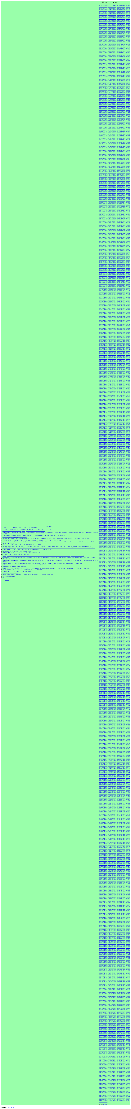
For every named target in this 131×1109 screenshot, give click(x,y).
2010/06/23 (110, 321)
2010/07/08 (114, 324)
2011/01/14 (119, 360)
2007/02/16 (119, 87)
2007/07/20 (119, 116)
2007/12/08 (123, 143)
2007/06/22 (119, 111)
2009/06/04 (114, 247)
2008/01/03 (114, 148)
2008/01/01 (105, 148)
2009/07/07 (105, 254)
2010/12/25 (123, 356)
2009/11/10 (105, 278)
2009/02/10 (105, 226)
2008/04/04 (119, 166)
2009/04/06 (101, 237)
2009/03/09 (101, 231)
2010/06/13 (128, 318)
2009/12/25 (119, 286)
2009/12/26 (123, 286)
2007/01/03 (110, 79)
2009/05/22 (119, 245)
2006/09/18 (101, 59)
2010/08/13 (119, 330)
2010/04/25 (128, 309)
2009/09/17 (114, 268)
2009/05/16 (123, 243)
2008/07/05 (123, 183)
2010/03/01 (101, 300)
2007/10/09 (105, 132)
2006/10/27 (119, 65)
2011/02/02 (110, 364)
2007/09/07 (119, 126)
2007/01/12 (119, 80)
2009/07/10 (119, 254)
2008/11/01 (123, 206)
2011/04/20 (110, 379)
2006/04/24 (101, 31)
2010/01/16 (123, 290)
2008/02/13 (110, 156)
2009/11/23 (101, 281)
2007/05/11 (119, 103)
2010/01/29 (119, 293)
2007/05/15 (105, 104)
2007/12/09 (128, 143)
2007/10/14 (128, 132)
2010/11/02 (105, 347)
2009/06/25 (114, 251)
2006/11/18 (123, 69)
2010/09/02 (114, 334)
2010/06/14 (101, 320)
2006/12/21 (114, 76)
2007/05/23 (110, 106)
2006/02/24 (119, 19)
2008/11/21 (119, 210)
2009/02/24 (105, 229)
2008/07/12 (123, 185)
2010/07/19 (101, 326)
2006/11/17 (119, 69)
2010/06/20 (128, 320)
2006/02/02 (114, 15)
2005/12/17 (123, 5)
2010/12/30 (114, 357)
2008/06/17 (105, 181)
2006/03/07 (105, 21)
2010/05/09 (128, 312)
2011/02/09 (110, 365)
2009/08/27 (114, 264)
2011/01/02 (128, 357)
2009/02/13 (119, 226)
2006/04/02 (128, 25)
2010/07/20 (105, 326)
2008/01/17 (114, 151)
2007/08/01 (110, 119)
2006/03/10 (119, 21)
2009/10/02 (119, 270)
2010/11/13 (123, 348)
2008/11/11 (105, 209)
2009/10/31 (123, 276)
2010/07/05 (101, 324)
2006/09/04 (101, 56)
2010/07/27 (105, 328)
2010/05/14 (119, 313)
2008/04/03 (114, 166)
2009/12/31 (114, 288)
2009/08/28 (119, 264)
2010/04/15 (114, 308)
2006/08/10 (114, 51)
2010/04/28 (110, 310)
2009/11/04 (110, 277)
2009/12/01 (105, 282)
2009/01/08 (114, 219)
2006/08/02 (110, 49)
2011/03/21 (101, 373)
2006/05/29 (101, 37)
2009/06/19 (119, 250)
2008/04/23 (110, 170)
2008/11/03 (101, 207)
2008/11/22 (123, 210)
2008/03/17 (101, 163)
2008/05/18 (128, 174)
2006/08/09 (110, 51)
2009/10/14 (110, 273)
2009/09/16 (110, 268)
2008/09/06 (123, 195)
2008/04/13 (128, 167)
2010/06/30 (110, 322)
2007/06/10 (128, 108)
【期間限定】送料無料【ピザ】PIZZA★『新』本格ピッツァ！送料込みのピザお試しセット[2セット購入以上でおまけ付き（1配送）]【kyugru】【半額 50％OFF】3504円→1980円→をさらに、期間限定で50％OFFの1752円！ (46, 546)
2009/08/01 (123, 258)
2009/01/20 (105, 222)
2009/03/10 (105, 231)
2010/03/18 (114, 302)
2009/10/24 (123, 274)
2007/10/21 (128, 134)
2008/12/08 (101, 214)
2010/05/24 (101, 316)
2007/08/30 (114, 124)
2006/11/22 (110, 71)
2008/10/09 (114, 202)
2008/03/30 (128, 164)
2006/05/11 (114, 33)
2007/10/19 (119, 134)
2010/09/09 (114, 336)
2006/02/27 (101, 20)
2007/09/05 (110, 126)
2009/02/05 (114, 225)
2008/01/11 (119, 150)
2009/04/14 (105, 238)
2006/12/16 (123, 75)
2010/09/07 (105, 336)
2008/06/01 (128, 177)
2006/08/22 (105, 53)
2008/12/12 (119, 214)
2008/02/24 (128, 158)
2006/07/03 (101, 44)
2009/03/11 (110, 231)
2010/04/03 (123, 305)
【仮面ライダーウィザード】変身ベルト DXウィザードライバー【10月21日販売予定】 (20, 527)
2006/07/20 (114, 47)
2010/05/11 (105, 313)
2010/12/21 (105, 356)
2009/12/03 (114, 282)
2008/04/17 (114, 168)
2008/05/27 (105, 177)
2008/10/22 (110, 205)
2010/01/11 (101, 290)
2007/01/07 (128, 79)
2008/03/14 (119, 162)
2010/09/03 (119, 334)
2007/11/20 (105, 140)
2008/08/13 (110, 191)
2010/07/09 (119, 324)
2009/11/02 (101, 277)
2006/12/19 (105, 76)
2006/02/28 (105, 20)
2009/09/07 (101, 266)
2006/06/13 (105, 40)
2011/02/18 (119, 367)
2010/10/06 (110, 341)
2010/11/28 (128, 351)
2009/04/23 (114, 239)
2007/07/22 (128, 116)
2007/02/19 (101, 88)
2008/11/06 (114, 207)
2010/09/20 (101, 338)
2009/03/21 (123, 233)
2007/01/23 (105, 83)
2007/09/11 (105, 127)
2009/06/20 (123, 250)
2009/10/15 (114, 273)
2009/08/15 (123, 261)
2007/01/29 (101, 84)
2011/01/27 (114, 363)
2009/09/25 (119, 269)
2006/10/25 (110, 65)
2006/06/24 (123, 41)
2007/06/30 (123, 112)
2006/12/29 (119, 77)
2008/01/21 (101, 152)
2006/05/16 (105, 35)
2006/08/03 (114, 49)
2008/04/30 (110, 171)
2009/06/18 (114, 250)
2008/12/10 (110, 214)
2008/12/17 (110, 215)
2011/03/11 (119, 371)
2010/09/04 (123, 334)
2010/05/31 (101, 317)
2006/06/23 (119, 41)
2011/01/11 (105, 360)
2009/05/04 (101, 242)
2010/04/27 (105, 310)
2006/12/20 (110, 76)
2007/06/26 (105, 112)
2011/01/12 (110, 360)
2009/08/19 (110, 262)
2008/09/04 (114, 195)
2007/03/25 (128, 94)
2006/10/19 (114, 64)
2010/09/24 (119, 338)
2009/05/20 (110, 245)
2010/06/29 (105, 322)
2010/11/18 (114, 349)
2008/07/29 (105, 189)
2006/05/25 (114, 36)
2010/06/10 (114, 318)
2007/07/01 (128, 112)
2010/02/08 (101, 296)
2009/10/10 (123, 272)
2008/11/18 (105, 210)
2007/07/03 (105, 114)
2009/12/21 (101, 286)
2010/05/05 (110, 312)
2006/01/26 (114, 13)
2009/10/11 (128, 272)
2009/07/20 (101, 257)
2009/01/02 (119, 218)
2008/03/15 (123, 162)
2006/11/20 (101, 71)
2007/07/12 (114, 115)
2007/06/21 (114, 111)
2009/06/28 (128, 251)
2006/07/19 (110, 47)
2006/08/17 (114, 52)
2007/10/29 (101, 136)
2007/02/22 (114, 88)
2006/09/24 (128, 59)
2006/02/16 (114, 17)
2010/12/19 (128, 355)
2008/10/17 (119, 203)
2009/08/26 (110, 264)
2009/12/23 (110, 286)
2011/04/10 (128, 376)
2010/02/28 (128, 298)
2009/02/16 (101, 227)
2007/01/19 (119, 81)
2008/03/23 (128, 163)
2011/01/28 (119, 363)
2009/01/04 (128, 218)
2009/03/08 (128, 230)
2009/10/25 (128, 274)
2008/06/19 (114, 181)
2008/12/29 (101, 218)
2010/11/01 (101, 347)
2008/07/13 (128, 185)
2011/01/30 (128, 363)
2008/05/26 (101, 177)
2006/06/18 (128, 40)
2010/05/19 (110, 314)
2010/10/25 (101, 345)
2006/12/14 (114, 75)
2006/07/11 (105, 45)
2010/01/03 (128, 288)
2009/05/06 (110, 242)
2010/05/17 (101, 314)
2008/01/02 (110, 148)
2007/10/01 (101, 131)
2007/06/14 (114, 110)
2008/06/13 (119, 179)
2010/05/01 (123, 310)
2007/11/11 (128, 138)
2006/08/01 (105, 49)
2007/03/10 (123, 91)
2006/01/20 (119, 12)
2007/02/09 (119, 85)
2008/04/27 (128, 170)
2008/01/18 (119, 151)
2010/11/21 (128, 349)
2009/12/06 (128, 282)
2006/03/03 (119, 20)
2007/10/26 (119, 135)
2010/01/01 (119, 288)
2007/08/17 (119, 122)
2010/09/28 (105, 340)
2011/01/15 (123, 360)
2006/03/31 (119, 25)
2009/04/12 (128, 237)
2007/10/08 (101, 132)
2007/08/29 (110, 124)
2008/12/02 (105, 213)
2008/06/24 (105, 182)
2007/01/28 (128, 83)
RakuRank (7, 580)
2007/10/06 (123, 131)
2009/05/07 (114, 242)
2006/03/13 (101, 23)
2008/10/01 (110, 201)
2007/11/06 (105, 138)
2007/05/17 (114, 104)
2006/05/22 (101, 36)
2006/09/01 (119, 55)
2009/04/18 (123, 238)
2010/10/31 (128, 345)
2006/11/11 (123, 68)
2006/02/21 (105, 19)
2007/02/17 (123, 87)
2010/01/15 (119, 290)
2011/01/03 (101, 359)
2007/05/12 (123, 103)
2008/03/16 (128, 162)
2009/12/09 (110, 284)
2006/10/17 (105, 64)
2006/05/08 (101, 33)
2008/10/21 (105, 205)
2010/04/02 (119, 305)
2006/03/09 (114, 21)
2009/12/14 (101, 285)
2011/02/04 (119, 364)
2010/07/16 (119, 325)
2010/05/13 (114, 313)
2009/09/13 (128, 266)
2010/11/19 (119, 349)
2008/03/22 (123, 163)
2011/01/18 (105, 361)
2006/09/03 (128, 55)
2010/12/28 (105, 357)
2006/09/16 (123, 57)
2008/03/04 (105, 160)
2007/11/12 (101, 139)
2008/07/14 (101, 186)
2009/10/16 (119, 273)
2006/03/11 (123, 21)
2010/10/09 (123, 341)
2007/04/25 (110, 100)
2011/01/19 (110, 361)
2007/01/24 (110, 83)
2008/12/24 (110, 217)
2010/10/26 (105, 345)
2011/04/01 (119, 375)
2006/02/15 (110, 17)
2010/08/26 (114, 333)
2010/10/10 (128, 341)
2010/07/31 (123, 328)
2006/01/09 (101, 11)
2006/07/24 (101, 48)
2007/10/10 (110, 132)
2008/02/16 (123, 156)
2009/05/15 (119, 243)
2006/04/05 (110, 27)
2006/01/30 (101, 15)
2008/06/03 (105, 178)
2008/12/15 (101, 215)
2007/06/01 (119, 107)
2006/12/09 (123, 73)
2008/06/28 (123, 182)
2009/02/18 (110, 227)
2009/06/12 (119, 249)
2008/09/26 (119, 199)
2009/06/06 (123, 247)
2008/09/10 (110, 197)
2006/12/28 (114, 77)
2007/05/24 (114, 106)
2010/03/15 (101, 302)
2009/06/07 (128, 247)
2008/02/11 (101, 156)
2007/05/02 (110, 102)
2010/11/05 (119, 347)
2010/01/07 (114, 289)
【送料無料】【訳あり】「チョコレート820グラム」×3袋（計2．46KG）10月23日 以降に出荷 (21, 552)
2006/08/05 (123, 49)
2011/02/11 (119, 365)
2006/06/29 (114, 43)
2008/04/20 (128, 168)
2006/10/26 (114, 65)
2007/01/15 (101, 81)
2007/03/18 (128, 92)
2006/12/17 (128, 75)
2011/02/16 (110, 367)
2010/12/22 (110, 356)
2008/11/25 (105, 211)
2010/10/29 (119, 345)
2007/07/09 (101, 115)
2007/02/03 (123, 84)
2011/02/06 (128, 364)
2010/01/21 (114, 292)
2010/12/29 (110, 357)
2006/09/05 (105, 56)
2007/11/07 (110, 138)
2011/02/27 (128, 368)
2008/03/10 (101, 162)
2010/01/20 (110, 292)
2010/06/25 (119, 321)
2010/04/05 (101, 306)
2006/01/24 (105, 13)
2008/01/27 (128, 152)
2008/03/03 (101, 160)
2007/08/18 (123, 122)
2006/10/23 (101, 65)
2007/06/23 (123, 111)
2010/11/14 (128, 348)
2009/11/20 (119, 280)
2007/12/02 (128, 142)
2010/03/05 (119, 300)
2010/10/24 (128, 344)
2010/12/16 (114, 355)
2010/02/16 (105, 297)
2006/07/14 (119, 45)
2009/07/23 (114, 257)
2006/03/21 (105, 24)
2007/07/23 (101, 118)
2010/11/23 (105, 351)
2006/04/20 (114, 29)
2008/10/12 (128, 202)
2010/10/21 (114, 344)
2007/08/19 (128, 122)
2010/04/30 (119, 310)
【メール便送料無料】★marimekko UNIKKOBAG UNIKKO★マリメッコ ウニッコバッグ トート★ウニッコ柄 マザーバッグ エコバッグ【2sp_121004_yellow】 (34, 535)
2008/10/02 (114, 201)
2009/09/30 (110, 270)
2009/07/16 (114, 255)
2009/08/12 (110, 261)
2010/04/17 (123, 308)
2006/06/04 (128, 37)
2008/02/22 (119, 158)
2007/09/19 (110, 128)
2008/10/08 (110, 202)
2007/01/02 (105, 79)
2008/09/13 (123, 197)
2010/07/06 (105, 324)
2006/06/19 (101, 41)
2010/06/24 (114, 321)
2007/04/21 (123, 99)
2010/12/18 (123, 355)
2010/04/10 (123, 306)
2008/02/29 (119, 159)
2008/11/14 (119, 209)
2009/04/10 (119, 237)
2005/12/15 (114, 5)
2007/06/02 (123, 107)
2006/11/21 (105, 71)
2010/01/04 (101, 289)
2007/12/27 (114, 147)
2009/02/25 (110, 229)
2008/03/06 (114, 160)
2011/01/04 (105, 359)
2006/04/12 (110, 28)
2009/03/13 (119, 231)
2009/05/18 (101, 245)
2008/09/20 (123, 198)
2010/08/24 (105, 333)
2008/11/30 (128, 211)
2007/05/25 (119, 106)
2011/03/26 (123, 373)
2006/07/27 (114, 48)
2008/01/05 (123, 148)
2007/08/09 (114, 120)
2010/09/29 (110, 340)
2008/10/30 (114, 206)
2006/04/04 (105, 27)
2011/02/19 (123, 367)
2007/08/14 (105, 122)
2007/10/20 (123, 134)
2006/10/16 (101, 64)
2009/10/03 (123, 270)
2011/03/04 (119, 369)
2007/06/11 (101, 110)
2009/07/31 (119, 258)
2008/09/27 (123, 199)
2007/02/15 (114, 87)
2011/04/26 (105, 380)
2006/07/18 (105, 47)
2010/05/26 (110, 316)
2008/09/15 (101, 198)
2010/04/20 (105, 309)
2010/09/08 (110, 336)
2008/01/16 (110, 151)
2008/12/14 (128, 214)
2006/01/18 (110, 12)
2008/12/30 (105, 218)
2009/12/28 (101, 288)
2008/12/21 (128, 215)
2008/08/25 (101, 194)
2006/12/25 (101, 77)
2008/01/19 (123, 151)
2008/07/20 (128, 186)
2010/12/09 (114, 353)
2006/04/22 (123, 29)
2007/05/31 (114, 107)
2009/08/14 (119, 261)
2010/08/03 (105, 329)
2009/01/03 (123, 218)
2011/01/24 (101, 363)
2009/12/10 (114, 284)
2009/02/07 (123, 225)
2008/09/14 (128, 197)
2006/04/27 (114, 31)
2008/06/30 (101, 183)
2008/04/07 (101, 167)
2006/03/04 (123, 20)
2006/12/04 (101, 73)
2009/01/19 (101, 222)
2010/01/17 (128, 290)
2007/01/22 (101, 83)
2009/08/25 (105, 264)
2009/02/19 (114, 227)
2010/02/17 (110, 297)
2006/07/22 (123, 47)
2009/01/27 (105, 223)
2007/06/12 (105, 110)
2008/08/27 (110, 194)
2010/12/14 (105, 355)
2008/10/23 (114, 205)
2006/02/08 (110, 16)
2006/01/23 (101, 13)
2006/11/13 (101, 69)
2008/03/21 (119, 163)
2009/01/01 (114, 218)
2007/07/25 (110, 118)
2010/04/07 (110, 306)
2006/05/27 (123, 36)
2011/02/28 (101, 369)
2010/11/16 (105, 349)
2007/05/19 (123, 104)
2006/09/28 (114, 60)
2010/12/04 (123, 352)
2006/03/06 (101, 21)
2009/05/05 (105, 242)
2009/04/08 (110, 237)
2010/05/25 (105, 316)
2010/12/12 (128, 353)
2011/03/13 (128, 371)
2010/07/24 (123, 326)
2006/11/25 (123, 71)
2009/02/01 (128, 223)
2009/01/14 (110, 221)
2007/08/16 (114, 122)
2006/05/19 (119, 35)
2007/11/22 (114, 140)
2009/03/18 (110, 233)
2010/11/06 (123, 347)
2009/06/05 (119, 247)
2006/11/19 (128, 69)
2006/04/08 (123, 27)
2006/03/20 (101, 24)
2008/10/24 (119, 205)
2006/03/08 (110, 21)
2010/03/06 (123, 300)
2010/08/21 (123, 332)
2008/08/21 (114, 193)
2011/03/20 (128, 372)
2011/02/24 (114, 368)
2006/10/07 (123, 61)
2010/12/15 (110, 355)
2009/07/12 (128, 254)
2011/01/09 (128, 359)
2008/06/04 (110, 178)
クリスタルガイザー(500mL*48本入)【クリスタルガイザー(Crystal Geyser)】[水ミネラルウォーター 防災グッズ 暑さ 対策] (26, 529)
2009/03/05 (114, 230)
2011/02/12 (123, 365)
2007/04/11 (110, 98)
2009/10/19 (101, 274)
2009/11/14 (123, 278)
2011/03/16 (110, 372)
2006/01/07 (123, 9)
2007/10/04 (114, 131)
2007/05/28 (101, 107)
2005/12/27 (105, 8)
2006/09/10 (128, 56)
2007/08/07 (105, 120)
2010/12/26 (128, 356)
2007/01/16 (105, 81)
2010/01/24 (128, 292)
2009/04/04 (123, 235)
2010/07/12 (101, 325)
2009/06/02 (105, 247)
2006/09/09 (123, 56)
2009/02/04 (110, 225)
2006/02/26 (128, 19)
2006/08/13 (128, 51)
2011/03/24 (114, 373)
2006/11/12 (128, 68)
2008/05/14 (110, 174)
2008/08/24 (128, 193)
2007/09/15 (123, 127)
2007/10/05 (119, 131)
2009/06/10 (110, 249)
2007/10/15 (101, 134)
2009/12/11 (119, 284)
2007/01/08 (101, 80)
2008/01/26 (123, 152)
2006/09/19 (105, 59)
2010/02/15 (101, 297)
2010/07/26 (101, 328)
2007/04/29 (128, 100)
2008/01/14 (101, 151)
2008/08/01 (119, 189)
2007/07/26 (114, 118)
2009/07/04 (123, 253)
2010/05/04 (105, 312)
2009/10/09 (119, 272)
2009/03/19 (114, 233)
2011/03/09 (110, 371)
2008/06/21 (123, 181)
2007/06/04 (101, 108)
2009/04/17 (119, 238)
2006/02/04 (123, 15)
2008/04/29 (105, 171)
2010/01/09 (123, 289)
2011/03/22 (105, 373)
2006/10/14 (123, 63)
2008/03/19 (110, 163)
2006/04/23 (128, 29)
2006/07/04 (105, 44)
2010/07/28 (110, 328)
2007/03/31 (123, 95)
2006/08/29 (105, 55)
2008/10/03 (119, 201)
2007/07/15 (128, 115)
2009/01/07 (110, 219)
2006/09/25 (101, 60)
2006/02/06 (101, 16)
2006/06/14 (110, 40)
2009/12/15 (105, 285)
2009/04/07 (105, 237)
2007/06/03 (128, 107)
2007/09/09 (128, 126)
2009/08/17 (101, 262)
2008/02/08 (119, 155)
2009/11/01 (128, 276)
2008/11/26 (110, 211)
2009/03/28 (123, 234)
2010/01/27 (110, 293)
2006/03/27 (101, 25)
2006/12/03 (128, 72)
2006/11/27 (101, 72)
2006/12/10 (128, 73)
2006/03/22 (110, 24)
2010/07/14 (110, 325)
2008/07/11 (119, 185)
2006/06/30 (119, 43)
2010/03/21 (128, 302)
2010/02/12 (119, 296)
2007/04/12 (114, 98)
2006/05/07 (128, 32)
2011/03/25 (119, 373)
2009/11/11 (110, 278)
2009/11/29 (128, 281)
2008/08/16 (123, 191)
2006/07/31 (101, 49)
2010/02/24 (110, 298)
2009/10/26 (101, 276)
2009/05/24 (128, 245)
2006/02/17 (119, 17)
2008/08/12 (105, 191)
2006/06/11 (128, 39)
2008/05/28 (110, 177)
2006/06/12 (101, 40)
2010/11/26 (119, 351)
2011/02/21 (101, 368)
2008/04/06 (128, 166)
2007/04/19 (114, 99)
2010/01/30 (123, 293)
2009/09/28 (101, 270)
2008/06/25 (110, 182)
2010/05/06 (114, 312)
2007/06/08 (119, 108)
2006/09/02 (123, 55)
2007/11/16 (119, 139)
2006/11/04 (123, 67)
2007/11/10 (123, 138)
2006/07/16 (128, 45)
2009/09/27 (128, 269)
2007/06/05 (105, 108)
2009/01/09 (119, 219)
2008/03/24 (101, 164)
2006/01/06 (119, 9)
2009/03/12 (114, 231)
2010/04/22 (114, 309)
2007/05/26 (123, 106)
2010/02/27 (123, 298)
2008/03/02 (128, 159)
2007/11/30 (119, 142)
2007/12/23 (128, 146)
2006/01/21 (123, 12)
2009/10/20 (105, 274)
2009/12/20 (128, 285)
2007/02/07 (110, 85)
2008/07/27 (128, 187)
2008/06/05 (114, 178)
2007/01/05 (119, 79)
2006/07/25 (105, 48)
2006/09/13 (110, 57)
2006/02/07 (105, 16)
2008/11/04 (105, 207)
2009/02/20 (119, 227)
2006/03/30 (114, 25)
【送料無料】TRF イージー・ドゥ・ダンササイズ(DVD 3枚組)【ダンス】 (17, 571)
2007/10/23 (105, 135)
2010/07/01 (114, 322)
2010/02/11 (114, 296)
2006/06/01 (114, 37)
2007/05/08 (105, 103)
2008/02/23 (123, 158)
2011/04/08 (119, 376)
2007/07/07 (123, 114)
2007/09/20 (114, 128)
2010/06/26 (123, 321)
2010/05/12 (110, 313)
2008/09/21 (128, 198)
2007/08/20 (101, 123)
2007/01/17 (110, 81)
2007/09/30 (128, 130)
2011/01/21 (119, 361)
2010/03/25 (114, 304)
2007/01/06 (123, 79)
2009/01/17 (123, 221)
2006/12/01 (119, 72)
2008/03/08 (123, 160)
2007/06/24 (128, 111)
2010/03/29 (101, 305)
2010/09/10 (119, 336)
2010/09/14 (105, 337)
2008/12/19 (119, 215)
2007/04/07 (123, 96)
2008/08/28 (114, 194)
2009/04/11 (123, 237)
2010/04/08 (114, 306)
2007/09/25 (105, 130)
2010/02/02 (105, 294)
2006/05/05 (119, 32)
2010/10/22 (119, 344)
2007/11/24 (123, 140)
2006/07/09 (128, 44)
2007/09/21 (119, 128)
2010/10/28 (114, 345)
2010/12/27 (101, 357)
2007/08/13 (101, 122)
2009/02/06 (119, 225)
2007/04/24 (105, 100)
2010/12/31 (119, 357)
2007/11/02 (119, 136)
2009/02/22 (128, 227)
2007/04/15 (128, 98)
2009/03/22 (128, 233)
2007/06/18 (101, 111)
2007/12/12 (110, 144)
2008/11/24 (101, 211)
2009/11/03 (105, 277)
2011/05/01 (128, 380)
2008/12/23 (105, 217)
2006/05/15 (101, 35)
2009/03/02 (101, 230)
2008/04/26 (123, 170)
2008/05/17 (123, 174)
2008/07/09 (110, 185)
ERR (3, 577)
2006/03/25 (123, 24)
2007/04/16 (101, 99)
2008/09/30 (105, 201)
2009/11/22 (128, 280)
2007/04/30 (101, 102)
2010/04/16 (119, 308)
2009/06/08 (101, 249)
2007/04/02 (101, 96)
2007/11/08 (114, 138)
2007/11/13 (105, 139)
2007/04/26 (114, 100)
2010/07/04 (128, 322)
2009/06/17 (110, 250)
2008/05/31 (123, 177)
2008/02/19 (105, 158)
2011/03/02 (110, 369)
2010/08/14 (123, 330)
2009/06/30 (105, 253)
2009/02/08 (128, 225)
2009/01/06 (105, 219)
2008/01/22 (105, 152)
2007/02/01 (114, 84)
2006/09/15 (119, 57)
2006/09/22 (119, 59)
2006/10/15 (128, 63)
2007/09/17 (101, 128)
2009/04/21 (105, 239)
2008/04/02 (110, 166)
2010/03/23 (105, 304)
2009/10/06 (105, 272)
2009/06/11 (114, 249)
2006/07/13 (114, 45)
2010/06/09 (110, 318)
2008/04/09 (110, 167)
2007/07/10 (105, 115)
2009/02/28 (123, 229)
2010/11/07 (128, 347)
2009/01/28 (110, 223)
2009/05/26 (105, 246)
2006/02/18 (123, 17)
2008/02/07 (114, 155)
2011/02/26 (123, 368)
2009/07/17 (119, 255)
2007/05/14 (101, 104)
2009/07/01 (110, 253)
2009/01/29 (114, 223)
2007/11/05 (101, 138)
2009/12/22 (105, 286)
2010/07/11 (128, 324)
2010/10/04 (101, 341)
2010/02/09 (105, 296)
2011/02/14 (101, 367)
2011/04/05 (105, 376)
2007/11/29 (114, 142)
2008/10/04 (123, 201)
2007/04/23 (101, 100)
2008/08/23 (123, 193)
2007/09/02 (128, 124)
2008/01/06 (128, 148)
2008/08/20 (110, 193)
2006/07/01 (123, 43)
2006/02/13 (101, 17)
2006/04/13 (114, 28)
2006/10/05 (114, 61)
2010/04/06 (105, 306)
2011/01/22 (123, 361)
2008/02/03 (128, 154)
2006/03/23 (114, 24)
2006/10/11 (110, 63)
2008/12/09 (105, 214)
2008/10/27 (101, 206)
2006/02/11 (123, 16)
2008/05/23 (119, 175)
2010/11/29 (101, 352)
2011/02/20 (128, 367)
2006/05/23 (105, 36)
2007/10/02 (105, 131)
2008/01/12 (123, 150)
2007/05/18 (119, 104)
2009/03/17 (105, 233)
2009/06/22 (101, 251)
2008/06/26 (114, 182)
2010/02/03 (110, 294)
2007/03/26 (101, 95)
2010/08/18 (110, 332)
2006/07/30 (128, 48)
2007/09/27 (114, 130)
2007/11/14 (110, 139)
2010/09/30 (114, 340)
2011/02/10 (114, 365)
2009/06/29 (101, 253)
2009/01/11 (128, 219)
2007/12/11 (105, 144)
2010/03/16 (105, 302)
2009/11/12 (114, 278)
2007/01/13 (123, 80)
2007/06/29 (119, 112)
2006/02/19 (128, 17)
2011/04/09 (123, 376)
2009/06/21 (128, 250)
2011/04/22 (119, 379)
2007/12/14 (119, 144)
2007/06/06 (110, 108)
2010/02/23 (105, 298)
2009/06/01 (101, 247)
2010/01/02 (123, 288)
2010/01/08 (119, 289)
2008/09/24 (110, 199)
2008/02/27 (110, 159)
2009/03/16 (101, 233)
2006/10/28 (123, 65)
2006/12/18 (101, 76)
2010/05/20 (114, 314)
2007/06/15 (119, 110)
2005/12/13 (105, 5)
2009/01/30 (119, 223)
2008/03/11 (105, 162)
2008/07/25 (119, 187)
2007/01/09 (105, 80)
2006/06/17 (123, 40)
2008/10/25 (123, 205)
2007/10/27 (123, 135)
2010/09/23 (114, 338)
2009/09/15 (105, 268)
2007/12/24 (101, 147)
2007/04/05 (114, 96)
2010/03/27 (123, 304)
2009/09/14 (101, 268)
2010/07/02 (119, 322)
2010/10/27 (110, 345)
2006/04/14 (119, 28)
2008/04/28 (101, 171)
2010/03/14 (128, 301)
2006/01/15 (128, 11)
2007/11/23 (119, 140)
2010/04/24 (123, 309)
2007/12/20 (114, 146)
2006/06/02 (119, 37)
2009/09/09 (110, 266)
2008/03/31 (101, 166)
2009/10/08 (114, 272)
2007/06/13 (110, 110)
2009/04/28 (105, 241)
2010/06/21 (101, 321)
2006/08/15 (105, 52)
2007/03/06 (105, 91)
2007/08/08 (110, 120)
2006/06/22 (114, 41)
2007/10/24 (110, 135)
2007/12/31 (101, 148)
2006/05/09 (105, 33)
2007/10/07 (128, 131)
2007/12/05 (110, 143)
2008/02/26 (105, 159)
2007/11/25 (128, 140)
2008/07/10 (114, 185)
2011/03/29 (105, 375)
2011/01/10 (101, 360)
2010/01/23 (123, 292)
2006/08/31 (114, 55)
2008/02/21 (114, 158)
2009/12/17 (114, 285)
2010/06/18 (119, 320)
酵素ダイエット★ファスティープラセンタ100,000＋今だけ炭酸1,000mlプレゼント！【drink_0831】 (22, 544)
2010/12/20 (101, 356)
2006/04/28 (119, 31)
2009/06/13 (123, 249)
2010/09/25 (123, 338)
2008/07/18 (119, 186)
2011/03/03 (114, 369)
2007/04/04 (110, 96)
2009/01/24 (123, 222)
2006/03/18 (123, 23)
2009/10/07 (110, 272)
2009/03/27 (119, 234)
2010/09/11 (123, 336)
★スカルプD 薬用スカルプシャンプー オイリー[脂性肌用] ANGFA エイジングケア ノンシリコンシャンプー (23, 531)
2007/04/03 (105, 96)
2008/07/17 (114, 186)
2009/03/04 (110, 230)
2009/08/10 (101, 261)
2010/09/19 (128, 337)
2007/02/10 (123, 85)
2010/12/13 (101, 355)
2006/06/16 (119, 40)
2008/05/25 (128, 175)
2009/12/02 (110, 282)
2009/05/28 (114, 246)
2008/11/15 (123, 209)
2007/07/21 (123, 116)
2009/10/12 (101, 273)
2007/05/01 (105, 102)
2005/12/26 (101, 8)
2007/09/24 (101, 130)
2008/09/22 (101, 199)
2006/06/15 (114, 40)
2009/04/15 (110, 238)
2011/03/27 (128, 373)
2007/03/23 (119, 94)
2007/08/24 (119, 123)
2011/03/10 (114, 371)
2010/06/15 (105, 320)
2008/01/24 (114, 152)
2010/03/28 (128, 304)
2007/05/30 (110, 107)
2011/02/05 (123, 364)
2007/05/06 (128, 102)
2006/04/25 (105, 31)
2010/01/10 (128, 289)
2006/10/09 (101, 63)
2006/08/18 (119, 52)
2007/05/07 (101, 103)
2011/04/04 (101, 376)
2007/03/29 (114, 95)
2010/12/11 (123, 353)
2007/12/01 (123, 142)
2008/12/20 (123, 215)
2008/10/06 (101, 202)
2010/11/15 (101, 349)
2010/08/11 (110, 330)
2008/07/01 (105, 183)
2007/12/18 (105, 146)
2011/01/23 (128, 361)
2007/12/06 (114, 143)
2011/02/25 (119, 368)
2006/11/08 (110, 68)
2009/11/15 (128, 278)
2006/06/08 (114, 39)
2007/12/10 (101, 144)
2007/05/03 (114, 102)
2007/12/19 (110, 146)
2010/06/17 (114, 320)
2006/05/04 (114, 32)
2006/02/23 (114, 19)
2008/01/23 (110, 152)
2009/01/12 (101, 221)
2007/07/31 (105, 119)
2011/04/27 (110, 380)
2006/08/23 (110, 53)
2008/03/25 (105, 164)
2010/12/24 (119, 356)
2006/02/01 (110, 15)
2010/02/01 (101, 294)
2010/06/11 (119, 318)
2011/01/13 (114, 360)
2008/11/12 (110, 209)
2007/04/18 (110, 99)
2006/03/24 (119, 24)
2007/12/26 (110, 147)
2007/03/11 (128, 91)
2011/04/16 (123, 377)
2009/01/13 (105, 221)
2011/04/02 (123, 375)
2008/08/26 (105, 194)
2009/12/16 (110, 285)
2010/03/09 (105, 301)
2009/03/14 (123, 231)
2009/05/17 (128, 243)
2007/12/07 (119, 143)
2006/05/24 (110, 36)
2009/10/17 (123, 273)
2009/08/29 (123, 264)
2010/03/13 (123, 301)
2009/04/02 (114, 235)
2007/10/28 (128, 135)
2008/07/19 (123, 186)
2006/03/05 (128, 20)
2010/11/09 (105, 348)
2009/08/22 (123, 262)
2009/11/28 (123, 281)
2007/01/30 (105, 84)
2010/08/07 (123, 329)
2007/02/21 (110, 88)
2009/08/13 (114, 261)
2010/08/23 (101, 333)
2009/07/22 (110, 257)
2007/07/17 (105, 116)
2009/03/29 (128, 234)
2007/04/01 (128, 95)
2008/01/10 (114, 150)
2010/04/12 (101, 308)
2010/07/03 (123, 322)
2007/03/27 (105, 95)
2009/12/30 (110, 288)
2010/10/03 (128, 340)
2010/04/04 (128, 305)
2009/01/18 (128, 221)
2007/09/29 (123, 130)
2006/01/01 (128, 8)
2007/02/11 (128, 85)
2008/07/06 (128, 183)
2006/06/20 (105, 41)
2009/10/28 (110, 276)
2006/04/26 (110, 31)
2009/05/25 (101, 246)
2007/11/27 (105, 142)
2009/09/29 (105, 270)
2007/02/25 (128, 88)
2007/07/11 (110, 115)
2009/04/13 (101, 238)
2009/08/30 (128, 264)
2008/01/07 (101, 150)
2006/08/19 (123, 52)
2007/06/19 (105, 111)
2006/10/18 (110, 64)
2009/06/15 (101, 250)
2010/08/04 (110, 329)
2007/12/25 (105, 147)
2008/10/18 (123, 203)
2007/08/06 (101, 120)
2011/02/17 (114, 367)
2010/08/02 (101, 329)
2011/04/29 (119, 380)
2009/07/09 (114, 254)
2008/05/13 (105, 174)
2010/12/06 (101, 353)
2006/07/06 (114, 44)
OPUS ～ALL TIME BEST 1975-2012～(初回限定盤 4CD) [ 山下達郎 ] (15, 554)
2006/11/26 (128, 71)
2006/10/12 (114, 63)
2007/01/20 (123, 81)
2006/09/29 (119, 60)
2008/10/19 (128, 203)
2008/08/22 (119, 193)
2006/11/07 (105, 68)
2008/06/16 (101, 181)
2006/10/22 (128, 64)
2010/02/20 (123, 297)
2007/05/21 (101, 106)
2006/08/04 (119, 49)
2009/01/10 (123, 219)
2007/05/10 (114, 103)
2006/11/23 (114, 71)
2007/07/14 (123, 115)
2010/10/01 (119, 340)
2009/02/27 (119, 229)
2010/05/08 (123, 312)
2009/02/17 (105, 227)
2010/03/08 (101, 301)
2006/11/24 (119, 71)
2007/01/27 (123, 83)
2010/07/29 (114, 328)
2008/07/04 (119, 183)
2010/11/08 (101, 348)
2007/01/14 (128, 80)
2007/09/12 (110, 127)
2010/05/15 (123, 313)
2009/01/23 (119, 222)
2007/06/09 (123, 108)
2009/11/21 (123, 280)
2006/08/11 (119, 51)
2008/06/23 (101, 182)
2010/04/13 (105, 308)
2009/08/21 (119, 262)
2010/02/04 (114, 294)
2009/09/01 (105, 265)
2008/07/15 (105, 186)
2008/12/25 (114, 217)
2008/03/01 (123, 159)
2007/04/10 (105, 98)
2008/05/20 (105, 175)
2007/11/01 (114, 136)
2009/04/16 (114, 238)
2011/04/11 (101, 377)
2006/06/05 (101, 39)
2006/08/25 (119, 53)
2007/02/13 (105, 87)
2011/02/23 (110, 368)
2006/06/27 (105, 43)
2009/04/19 (128, 238)
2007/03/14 (110, 92)
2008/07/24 (114, 187)
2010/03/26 (119, 304)
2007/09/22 (123, 128)
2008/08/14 (114, 191)
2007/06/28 (114, 112)
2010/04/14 (110, 308)
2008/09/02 (105, 195)
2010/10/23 (123, 344)
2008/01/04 (119, 148)
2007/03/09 (119, 91)
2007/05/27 (128, 106)
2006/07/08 (123, 44)
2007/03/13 (105, 92)
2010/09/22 (110, 338)
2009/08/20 (114, 262)
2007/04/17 (105, 99)
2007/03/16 (119, 92)
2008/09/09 (105, 197)
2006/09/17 (128, 57)
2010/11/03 (110, 347)
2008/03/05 (110, 160)
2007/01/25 (114, 83)
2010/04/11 (128, 306)
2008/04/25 (119, 170)
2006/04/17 (101, 29)
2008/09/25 (114, 199)
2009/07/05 (128, 253)
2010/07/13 (105, 325)
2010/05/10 (101, 313)
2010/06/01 (105, 317)
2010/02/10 (110, 296)
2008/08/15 (119, 191)
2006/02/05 (128, 15)
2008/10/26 (128, 205)
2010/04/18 (128, 308)
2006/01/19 (114, 12)
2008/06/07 (123, 178)
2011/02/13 (128, 365)
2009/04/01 (110, 235)
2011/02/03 (114, 364)
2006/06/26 (101, 43)
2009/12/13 (128, 284)
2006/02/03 (119, 15)
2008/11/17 (101, 210)
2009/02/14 (123, 226)
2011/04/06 (110, 376)
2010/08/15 (128, 330)
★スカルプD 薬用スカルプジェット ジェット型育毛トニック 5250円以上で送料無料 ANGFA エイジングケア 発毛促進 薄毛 (27, 549)
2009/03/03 (105, 230)
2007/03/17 (123, 92)
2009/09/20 (128, 268)
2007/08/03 (119, 119)
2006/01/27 (119, 13)
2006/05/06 (123, 32)
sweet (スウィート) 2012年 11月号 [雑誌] (10, 572)
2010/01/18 (101, 292)
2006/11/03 (119, 67)
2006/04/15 (123, 28)
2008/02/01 (119, 154)
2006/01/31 (105, 15)
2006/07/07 (119, 44)
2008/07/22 (105, 187)
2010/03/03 (110, 300)
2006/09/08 (119, 56)
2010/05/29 (123, 316)
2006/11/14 (105, 69)
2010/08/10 (105, 330)
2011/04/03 (128, 375)
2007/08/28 (105, 124)
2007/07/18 (110, 116)
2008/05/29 (114, 177)
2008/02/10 (128, 155)
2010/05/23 (128, 314)
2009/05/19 (105, 245)
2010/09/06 (101, 336)
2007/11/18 (128, 139)
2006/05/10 (110, 33)
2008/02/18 (101, 158)
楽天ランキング (50, 526)
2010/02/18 (114, 297)
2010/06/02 (110, 317)
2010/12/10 (119, 353)
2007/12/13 (114, 144)
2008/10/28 (105, 206)
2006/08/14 (101, 52)
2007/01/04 (114, 79)
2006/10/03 (105, 61)
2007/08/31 (119, 124)
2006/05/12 (119, 33)
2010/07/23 (119, 326)
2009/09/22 (105, 269)
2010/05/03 (101, 312)
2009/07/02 (114, 253)
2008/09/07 (128, 195)
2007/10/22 (101, 135)
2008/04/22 (105, 170)
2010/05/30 (128, 316)
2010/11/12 (119, 348)
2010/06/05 (123, 317)
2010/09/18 (123, 337)
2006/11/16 (114, 69)
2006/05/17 (110, 35)
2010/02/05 (119, 294)
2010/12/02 (114, 352)
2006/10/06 (119, 61)
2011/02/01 (105, 364)
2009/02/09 (101, 226)
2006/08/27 (128, 53)
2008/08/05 (105, 190)
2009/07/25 (123, 257)
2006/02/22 (110, 19)
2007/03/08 (114, 91)
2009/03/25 (110, 234)
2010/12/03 (119, 352)
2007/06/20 (110, 111)
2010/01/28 (114, 293)
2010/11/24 (110, 351)
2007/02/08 (114, 85)
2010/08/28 (123, 333)
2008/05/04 (128, 171)
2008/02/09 (123, 155)
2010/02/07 (128, 294)
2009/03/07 (123, 230)
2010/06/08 (105, 318)
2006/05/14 (128, 33)
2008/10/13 (101, 203)
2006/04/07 (119, 27)
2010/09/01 (110, 334)
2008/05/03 (123, 171)
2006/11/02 (114, 67)
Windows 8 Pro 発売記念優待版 (8, 576)
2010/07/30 (119, 328)
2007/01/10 (110, 80)
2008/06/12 (114, 179)
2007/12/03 (101, 143)
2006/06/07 (110, 39)
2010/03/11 (114, 301)
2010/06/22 (105, 321)
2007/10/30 (105, 136)
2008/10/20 (101, 205)
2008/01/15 (105, 151)
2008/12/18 (114, 215)
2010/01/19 (105, 292)
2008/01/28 (101, 154)
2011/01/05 (110, 359)
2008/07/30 (110, 189)
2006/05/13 (123, 33)
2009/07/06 (101, 254)
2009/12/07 (101, 284)
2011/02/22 (105, 368)
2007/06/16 (123, 110)
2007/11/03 (123, 136)
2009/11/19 (114, 280)
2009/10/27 (105, 276)
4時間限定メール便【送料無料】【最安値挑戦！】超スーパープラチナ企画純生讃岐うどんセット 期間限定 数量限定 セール (28, 574)
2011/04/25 (101, 380)
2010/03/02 (105, 300)
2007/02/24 (123, 88)
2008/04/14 (101, 168)
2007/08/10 (119, 120)
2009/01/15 (114, 221)
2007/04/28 (123, 100)
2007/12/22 (123, 146)
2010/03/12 (119, 301)
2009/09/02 (110, 265)
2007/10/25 (114, 135)
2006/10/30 (101, 67)
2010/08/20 (119, 332)
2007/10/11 (114, 132)
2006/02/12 (128, 16)
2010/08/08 (128, 329)
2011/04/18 (101, 379)
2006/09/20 (110, 59)
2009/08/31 (101, 265)
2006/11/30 (114, 72)
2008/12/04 (114, 213)
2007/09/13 (114, 127)
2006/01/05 (114, 9)
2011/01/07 (119, 359)
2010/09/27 (101, 340)
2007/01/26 (119, 83)
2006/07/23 (128, 47)
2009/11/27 (119, 281)
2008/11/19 (110, 210)
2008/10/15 (110, 203)
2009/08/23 (128, 262)
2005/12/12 (101, 5)
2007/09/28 (119, 130)
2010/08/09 (101, 330)
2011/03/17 (114, 372)
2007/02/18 (128, 87)
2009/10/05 (101, 272)
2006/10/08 (128, 61)
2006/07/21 (119, 47)
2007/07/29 (128, 118)
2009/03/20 (119, 233)
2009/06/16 (105, 250)
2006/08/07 (101, 51)
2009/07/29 (110, 258)
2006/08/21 (101, 53)
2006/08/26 (123, 53)
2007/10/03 (110, 131)
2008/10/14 (105, 203)
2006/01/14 (123, 11)
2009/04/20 (101, 239)
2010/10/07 (114, 341)
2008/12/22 (101, 217)
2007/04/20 (119, 99)
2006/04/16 (128, 28)
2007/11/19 (101, 140)
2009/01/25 (128, 222)
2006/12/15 (119, 75)
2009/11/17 (105, 280)
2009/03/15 (128, 231)
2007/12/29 (123, 147)
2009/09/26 (123, 269)
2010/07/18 (128, 325)
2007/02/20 (105, 88)
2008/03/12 (110, 162)
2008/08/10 (128, 190)
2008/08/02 (123, 189)
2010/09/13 (101, 337)
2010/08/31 (105, 334)
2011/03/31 (114, 375)
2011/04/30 (123, 380)
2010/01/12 (105, 290)
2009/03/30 (101, 235)
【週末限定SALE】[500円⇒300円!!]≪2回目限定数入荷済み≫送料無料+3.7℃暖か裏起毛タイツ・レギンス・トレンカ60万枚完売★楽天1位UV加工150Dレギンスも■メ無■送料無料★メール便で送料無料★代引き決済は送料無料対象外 (48, 547)
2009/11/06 (119, 277)
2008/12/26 (119, 217)
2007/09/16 (128, 127)
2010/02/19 (119, 297)
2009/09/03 (114, 265)
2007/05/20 (128, 104)
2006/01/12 (114, 11)
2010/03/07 (128, 300)
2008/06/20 (119, 181)
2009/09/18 (119, 268)
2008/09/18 (114, 198)
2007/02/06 (105, 85)
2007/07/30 (101, 119)
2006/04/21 (119, 29)
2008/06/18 (110, 181)
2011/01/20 (114, 361)
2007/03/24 (123, 94)
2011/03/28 (101, 375)
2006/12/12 (105, 75)
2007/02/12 (101, 87)
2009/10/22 (114, 274)
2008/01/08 (105, 150)
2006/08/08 (105, 51)
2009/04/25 (123, 239)
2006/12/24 (128, 76)
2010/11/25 (114, 351)
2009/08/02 (128, 258)
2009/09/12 (123, 266)
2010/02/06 (123, 294)
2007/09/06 (114, 126)
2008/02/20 (110, 158)
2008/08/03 (128, 189)
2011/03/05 (123, 369)
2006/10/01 (128, 60)
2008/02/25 (101, 159)
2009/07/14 (105, 255)
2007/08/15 (110, 122)
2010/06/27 (128, 321)
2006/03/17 (119, 23)
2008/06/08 (128, 178)
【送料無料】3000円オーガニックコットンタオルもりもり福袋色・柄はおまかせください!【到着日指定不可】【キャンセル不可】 (28, 564)
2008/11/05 (110, 207)
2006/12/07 (114, 73)
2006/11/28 (105, 72)
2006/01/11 (110, 11)
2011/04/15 (119, 377)
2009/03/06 (119, 230)
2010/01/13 (110, 290)
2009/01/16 (119, 221)
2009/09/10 (114, 266)
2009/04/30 (114, 241)
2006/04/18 (105, 29)
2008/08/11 (101, 191)
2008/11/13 (114, 209)
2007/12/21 (119, 146)
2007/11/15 (114, 139)
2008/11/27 (114, 211)
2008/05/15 (114, 174)
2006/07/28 (119, 48)
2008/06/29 (128, 182)
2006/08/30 (110, 55)
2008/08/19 (105, 193)
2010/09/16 (114, 337)
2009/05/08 (119, 242)
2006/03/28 (105, 25)
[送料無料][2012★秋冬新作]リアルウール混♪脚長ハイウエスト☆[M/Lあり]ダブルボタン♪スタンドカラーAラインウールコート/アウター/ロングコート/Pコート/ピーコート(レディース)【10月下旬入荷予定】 (43, 556)
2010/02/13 (123, 296)
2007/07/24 (105, 118)
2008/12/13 (123, 214)
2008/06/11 (110, 179)
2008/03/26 (110, 164)
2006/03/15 (110, 23)
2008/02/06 (110, 155)
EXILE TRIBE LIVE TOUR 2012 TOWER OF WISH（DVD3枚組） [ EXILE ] (17, 551)
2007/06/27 (110, 112)
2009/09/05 (123, 265)
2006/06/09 (119, 39)
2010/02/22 (101, 298)
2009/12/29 (105, 288)
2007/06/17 (128, 110)
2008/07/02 (110, 183)
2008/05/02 (119, 171)
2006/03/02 (114, 20)
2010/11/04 (114, 347)
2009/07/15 (110, 255)
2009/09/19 (123, 268)
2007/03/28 (110, 95)
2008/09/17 (110, 198)
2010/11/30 (105, 352)
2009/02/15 (128, 226)
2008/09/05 (119, 195)
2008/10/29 (110, 206)
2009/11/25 (110, 281)
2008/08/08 (119, 190)
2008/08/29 (119, 194)
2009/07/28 (105, 258)
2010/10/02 (123, 340)
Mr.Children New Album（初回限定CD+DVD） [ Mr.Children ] (14, 566)
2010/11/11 (114, 348)
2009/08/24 (101, 264)
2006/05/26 (119, 36)
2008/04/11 (119, 167)
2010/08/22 (128, 332)
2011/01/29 (123, 363)
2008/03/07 (119, 160)
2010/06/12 (123, 318)
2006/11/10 (119, 68)
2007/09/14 (119, 127)
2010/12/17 (119, 355)
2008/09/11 (114, 197)
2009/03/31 (105, 235)
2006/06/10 (123, 39)
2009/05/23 (123, 245)
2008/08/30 (123, 194)
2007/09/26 (110, 130)
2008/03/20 (114, 163)
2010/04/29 (114, 310)
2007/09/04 (105, 126)
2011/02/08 (105, 365)
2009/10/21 (110, 274)
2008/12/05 (119, 213)
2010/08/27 (119, 333)
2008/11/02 (128, 206)
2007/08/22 (110, 123)
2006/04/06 (114, 27)
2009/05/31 (128, 246)
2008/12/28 (128, 217)
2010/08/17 (105, 332)
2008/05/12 (101, 174)
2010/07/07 (110, 324)
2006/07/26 (110, 48)
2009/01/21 (110, 222)
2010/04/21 (110, 309)
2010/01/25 (101, 293)
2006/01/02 (101, 9)
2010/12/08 (110, 353)
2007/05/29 (105, 107)
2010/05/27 (114, 316)
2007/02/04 (128, 84)
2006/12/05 (105, 73)
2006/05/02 (105, 32)
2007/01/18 (114, 81)
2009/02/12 (114, 226)
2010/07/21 (110, 326)
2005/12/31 (123, 8)
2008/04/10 (114, 167)
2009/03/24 (105, 234)
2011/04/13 (110, 377)
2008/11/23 (128, 210)
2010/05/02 (128, 310)
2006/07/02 (128, 43)
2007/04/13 (119, 98)
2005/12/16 (119, 5)
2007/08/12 (128, 120)
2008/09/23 (105, 199)
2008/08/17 (128, 191)
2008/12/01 (101, 213)
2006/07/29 (123, 48)
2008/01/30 (110, 154)
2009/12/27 (128, 286)
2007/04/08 (128, 96)
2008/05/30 (119, 177)
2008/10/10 (119, 202)
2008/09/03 (110, 195)
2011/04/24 (128, 379)
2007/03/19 (101, 94)
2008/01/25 (119, 152)
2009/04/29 (110, 241)
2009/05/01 (119, 241)
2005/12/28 (110, 8)
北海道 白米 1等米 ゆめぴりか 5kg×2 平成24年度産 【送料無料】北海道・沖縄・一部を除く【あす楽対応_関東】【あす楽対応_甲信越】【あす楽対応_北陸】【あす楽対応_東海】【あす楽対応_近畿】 (42, 563)
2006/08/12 (123, 51)
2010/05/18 (105, 314)
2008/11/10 (101, 209)
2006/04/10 (101, 28)
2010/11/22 (101, 351)
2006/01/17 (105, 12)
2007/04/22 (128, 99)
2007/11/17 (123, 139)
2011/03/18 (119, 372)
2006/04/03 (101, 27)
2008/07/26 (123, 187)
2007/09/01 (123, 124)
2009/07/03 (119, 253)
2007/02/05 (101, 85)
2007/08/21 (105, 123)
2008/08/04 (101, 190)
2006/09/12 (105, 57)
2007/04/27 (119, 100)
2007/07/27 (119, 118)
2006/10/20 (119, 64)
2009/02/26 (114, 229)
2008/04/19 (123, 168)
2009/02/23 (101, 229)
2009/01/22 (114, 222)
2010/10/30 (123, 345)
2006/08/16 (110, 52)
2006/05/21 (128, 35)
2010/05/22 (123, 314)
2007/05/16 (110, 104)
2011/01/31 (101, 364)
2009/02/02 (101, 225)
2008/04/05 (123, 166)
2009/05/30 (123, 246)
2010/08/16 (101, 332)
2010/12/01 (110, 352)
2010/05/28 (119, 316)
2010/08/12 (114, 330)
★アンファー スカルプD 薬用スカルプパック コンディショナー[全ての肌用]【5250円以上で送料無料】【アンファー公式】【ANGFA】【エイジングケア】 (33, 540)
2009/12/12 (123, 284)
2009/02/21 (123, 227)
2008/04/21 (101, 170)
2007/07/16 (101, 116)
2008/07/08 (105, 185)
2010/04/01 (114, 305)
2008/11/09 (128, 207)
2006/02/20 (101, 19)
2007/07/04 (110, 114)
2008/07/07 (101, 185)
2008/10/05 (128, 201)
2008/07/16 (110, 186)
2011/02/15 (105, 367)
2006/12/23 (123, 76)
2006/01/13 (119, 11)
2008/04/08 (105, 167)
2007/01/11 (114, 80)
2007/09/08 (123, 126)
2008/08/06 (110, 190)
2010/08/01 (128, 328)
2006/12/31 (128, 77)
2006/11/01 (110, 67)
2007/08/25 (123, 123)
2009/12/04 (119, 282)
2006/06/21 (110, 41)
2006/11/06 (101, 68)
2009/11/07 (123, 277)
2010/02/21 (128, 297)
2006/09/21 (114, 59)
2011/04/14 (114, 377)
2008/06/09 (101, 179)
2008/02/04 (101, 155)
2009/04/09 (114, 237)
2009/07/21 (105, 257)
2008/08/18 (101, 193)
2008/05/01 (114, 171)
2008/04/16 (110, 168)
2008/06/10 (105, 179)
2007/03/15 (114, 92)
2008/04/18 (119, 168)
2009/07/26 (128, 257)
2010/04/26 (101, 310)
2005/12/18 (128, 5)
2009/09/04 (119, 265)
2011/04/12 (105, 377)
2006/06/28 (110, 43)
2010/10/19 (105, 344)
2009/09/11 (119, 266)
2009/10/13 (105, 273)
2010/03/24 (110, 304)
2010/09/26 (128, 338)
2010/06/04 (119, 317)
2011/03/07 (101, 371)
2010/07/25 (128, 326)
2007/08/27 (101, 124)
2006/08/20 (128, 52)
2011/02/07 (101, 365)
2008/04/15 (105, 168)
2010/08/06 (119, 329)
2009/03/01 (128, 229)
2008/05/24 (123, 175)
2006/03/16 (114, 23)
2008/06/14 (123, 179)
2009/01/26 (101, 223)
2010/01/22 (119, 292)
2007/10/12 (119, 132)
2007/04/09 (101, 98)
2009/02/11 (110, 226)
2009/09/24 (114, 269)
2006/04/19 (110, 29)
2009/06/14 (128, 249)
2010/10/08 (119, 341)
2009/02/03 (105, 225)
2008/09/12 (119, 197)
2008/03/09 (128, 160)
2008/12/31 (110, 218)
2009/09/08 (105, 266)
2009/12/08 (105, 284)
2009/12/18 (119, 285)
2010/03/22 (101, 304)
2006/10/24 (105, 65)
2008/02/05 (105, 155)
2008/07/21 (101, 187)
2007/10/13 (123, 132)
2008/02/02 (123, 154)
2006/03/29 (110, 25)
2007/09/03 (101, 126)
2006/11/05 (128, 67)
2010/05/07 (119, 312)
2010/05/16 (128, 313)
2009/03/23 (101, 234)
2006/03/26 (128, 24)
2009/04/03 (119, 235)
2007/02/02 (119, 84)
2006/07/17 (101, 47)
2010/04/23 (119, 309)
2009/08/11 (105, 261)
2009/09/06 (128, 265)
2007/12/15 (123, 144)
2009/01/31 (123, 223)
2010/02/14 (128, 296)
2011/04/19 (105, 379)
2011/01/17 (101, 361)
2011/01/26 (110, 363)
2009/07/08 (110, 254)
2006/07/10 (101, 45)
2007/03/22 (114, 94)
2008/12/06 (123, 213)
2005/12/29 (114, 8)
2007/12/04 (105, 143)
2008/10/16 (114, 203)
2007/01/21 (128, 81)
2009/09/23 (110, 269)
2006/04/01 (123, 25)
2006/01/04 (110, 9)
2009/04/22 (110, 239)
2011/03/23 (110, 373)
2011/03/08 (105, 371)
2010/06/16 (110, 320)
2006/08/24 (114, 53)
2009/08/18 (105, 262)
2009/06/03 (110, 247)
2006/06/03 (123, 37)
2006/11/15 (110, 69)
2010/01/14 (114, 290)
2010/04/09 (119, 306)
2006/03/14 (105, 23)
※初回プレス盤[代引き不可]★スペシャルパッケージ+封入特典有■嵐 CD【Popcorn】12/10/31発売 (22, 569)
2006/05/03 (110, 32)
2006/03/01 (110, 20)
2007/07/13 (119, 115)
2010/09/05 (128, 334)
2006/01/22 (128, 12)
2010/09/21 (105, 338)
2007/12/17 (101, 146)
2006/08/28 (101, 55)
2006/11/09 (114, 68)
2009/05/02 (123, 241)
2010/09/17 (119, 337)
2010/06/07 (101, 318)
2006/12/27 (110, 77)
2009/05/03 (128, 241)
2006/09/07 (114, 56)
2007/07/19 (114, 116)
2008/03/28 (119, 164)
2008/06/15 (128, 179)
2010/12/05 (128, 352)
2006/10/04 (110, 61)
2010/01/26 (105, 293)
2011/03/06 (128, 369)
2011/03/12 (123, 371)
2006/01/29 (128, 13)
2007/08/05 (128, 119)
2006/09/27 (110, 60)
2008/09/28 (128, 199)
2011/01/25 (105, 363)
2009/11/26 (114, 281)
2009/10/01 (114, 270)
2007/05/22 (105, 106)
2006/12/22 (119, 76)
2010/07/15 (114, 325)
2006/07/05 (110, 44)
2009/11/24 (105, 281)
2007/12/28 (119, 147)
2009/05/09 (123, 242)
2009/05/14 (114, 243)
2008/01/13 (128, 150)
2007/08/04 (123, 119)
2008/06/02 (101, 178)
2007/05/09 (110, 103)
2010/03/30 (105, 305)
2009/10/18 (128, 273)
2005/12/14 (110, 5)
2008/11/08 (123, 207)
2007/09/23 (128, 128)
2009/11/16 (101, 280)
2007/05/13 (128, 103)
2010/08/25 (110, 333)
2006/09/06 (110, 56)
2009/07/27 (101, 258)
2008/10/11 (123, 202)
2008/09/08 (101, 197)
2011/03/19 (123, 372)
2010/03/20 (123, 302)
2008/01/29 (105, 154)
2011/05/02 (101, 381)
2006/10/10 (105, 63)
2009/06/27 (123, 251)
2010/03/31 (110, 305)
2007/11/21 (110, 140)
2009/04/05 (128, 235)
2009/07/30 (114, 258)
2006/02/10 (119, 16)
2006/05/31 (110, 37)
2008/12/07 (128, 213)
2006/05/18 (114, 35)
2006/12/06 (110, 73)
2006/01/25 (110, 13)
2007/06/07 (114, 108)
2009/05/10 (128, 242)
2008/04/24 (114, 170)
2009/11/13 (119, 278)
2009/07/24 (119, 257)
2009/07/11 (123, 254)
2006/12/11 (101, 75)
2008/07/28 (101, 189)
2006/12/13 (110, 75)
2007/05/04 (119, 102)
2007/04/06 (119, 96)
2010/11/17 (110, 349)
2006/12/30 (123, 77)
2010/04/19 (101, 309)
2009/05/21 (114, 245)
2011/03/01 (105, 369)
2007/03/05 (101, 91)
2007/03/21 (110, 94)
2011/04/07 (114, 376)
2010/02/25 (114, 298)
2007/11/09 (119, 138)
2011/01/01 (123, 357)
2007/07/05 (114, 114)
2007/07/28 (123, 118)
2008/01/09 (110, 150)
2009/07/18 (123, 255)
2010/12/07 (105, 353)
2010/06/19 (123, 320)
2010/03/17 (110, 302)
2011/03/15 (105, 372)
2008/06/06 (119, 178)
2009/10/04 (128, 270)
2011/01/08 (123, 359)
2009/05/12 (105, 243)
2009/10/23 (119, 274)
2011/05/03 (105, 381)
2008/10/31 (119, 206)
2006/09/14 (114, 57)
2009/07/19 (128, 255)
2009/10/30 (119, 276)
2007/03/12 (101, 92)
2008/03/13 (114, 162)
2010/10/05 (105, 341)
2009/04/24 (119, 239)
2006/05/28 (128, 36)
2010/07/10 (123, 324)
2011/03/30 (110, 375)
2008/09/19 (119, 198)
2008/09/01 (101, 195)
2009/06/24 (110, 251)
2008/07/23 (110, 187)
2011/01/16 (128, 360)
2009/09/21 (101, 269)
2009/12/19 (123, 285)
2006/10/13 (119, 63)
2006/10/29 (128, 65)
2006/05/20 (123, 35)
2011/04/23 (123, 379)
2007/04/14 (123, 98)
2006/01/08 (128, 9)
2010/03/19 (119, 302)
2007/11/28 (110, 142)
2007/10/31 (110, 136)
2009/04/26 (128, 239)
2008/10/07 (105, 202)
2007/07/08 (128, 114)
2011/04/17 (128, 377)
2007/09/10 (101, 127)
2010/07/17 (123, 325)
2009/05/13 (110, 243)
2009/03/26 (114, 234)
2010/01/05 (105, 289)
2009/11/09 (101, 278)
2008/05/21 (110, 175)
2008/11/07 (119, 207)
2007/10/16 (105, 134)
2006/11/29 (110, 72)
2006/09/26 (105, 60)
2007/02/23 (119, 88)
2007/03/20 (105, 94)
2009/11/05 (114, 277)
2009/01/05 (101, 219)
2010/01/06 (110, 289)
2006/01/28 (123, 13)
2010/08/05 (114, 329)
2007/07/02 (101, 114)
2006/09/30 (123, 60)
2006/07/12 (110, 45)
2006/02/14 (105, 17)
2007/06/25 (101, 112)
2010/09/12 (128, 336)
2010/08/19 (114, 332)
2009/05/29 (119, 246)
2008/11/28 (119, 211)
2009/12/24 (114, 286)
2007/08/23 (114, 123)
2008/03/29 (123, 164)
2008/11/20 (114, 210)
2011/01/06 (114, 359)
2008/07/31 (114, 189)
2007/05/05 (123, 102)
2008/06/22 (128, 181)
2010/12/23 (114, 356)
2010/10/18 (101, 344)
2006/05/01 (101, 32)
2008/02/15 (119, 156)
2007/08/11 (123, 120)
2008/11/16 (128, 209)
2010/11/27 (123, 351)
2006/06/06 (105, 39)
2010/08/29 (128, 333)
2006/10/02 (101, 61)
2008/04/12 (123, 167)
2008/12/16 (105, 215)
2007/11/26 (101, 142)
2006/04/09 (128, 27)
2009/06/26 (119, 251)
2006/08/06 (128, 49)
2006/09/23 (123, 59)
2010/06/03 (114, 317)
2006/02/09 (114, 16)
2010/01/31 (128, 293)
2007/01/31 (110, 84)
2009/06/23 (105, 251)
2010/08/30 (101, 334)
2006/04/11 (105, 28)
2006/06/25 (128, 41)
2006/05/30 (105, 37)
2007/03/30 (119, 95)
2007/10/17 (110, 134)
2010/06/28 (101, 322)
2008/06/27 (119, 182)
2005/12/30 (119, 8)
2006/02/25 (123, 19)
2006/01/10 (105, 11)
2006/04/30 (128, 31)
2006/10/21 (123, 64)
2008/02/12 (105, 156)
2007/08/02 (114, 119)
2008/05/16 (119, 174)
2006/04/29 (123, 31)
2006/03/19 (128, 23)
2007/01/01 (101, 79)
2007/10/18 (114, 134)
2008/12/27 (123, 217)
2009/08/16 (128, 261)
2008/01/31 (114, 154)
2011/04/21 (114, 379)
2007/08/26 (128, 123)
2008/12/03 (110, 213)
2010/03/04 (114, 300)
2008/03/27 (114, 164)
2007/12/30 (128, 147)
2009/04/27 (101, 241)
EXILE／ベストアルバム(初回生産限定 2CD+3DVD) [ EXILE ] (14, 537)
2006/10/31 (105, 67)
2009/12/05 (123, 282)
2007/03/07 (110, 91)
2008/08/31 (128, 194)
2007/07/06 (119, 114)
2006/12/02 (123, 72)
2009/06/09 (105, 249)
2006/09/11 (101, 57)
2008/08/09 (123, 190)
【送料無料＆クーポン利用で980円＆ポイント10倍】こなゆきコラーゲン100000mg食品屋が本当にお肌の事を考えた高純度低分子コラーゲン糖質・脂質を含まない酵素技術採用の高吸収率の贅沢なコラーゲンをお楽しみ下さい (47, 568)
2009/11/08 (128, 277)
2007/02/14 (110, 87)
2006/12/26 (105, 77)
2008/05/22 (114, 175)
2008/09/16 (105, 198)
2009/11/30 (101, 282)
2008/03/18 (105, 163)
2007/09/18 (105, 128)
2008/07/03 (114, 183)
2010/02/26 (119, 298)
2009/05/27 (110, 246)
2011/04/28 (114, 380)
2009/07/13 (101, 255)
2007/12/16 (128, 144)
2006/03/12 (128, 21)
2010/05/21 (119, 314)
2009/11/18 (110, 280)
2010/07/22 (114, 326)
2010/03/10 (110, 301)
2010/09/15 (110, 337)
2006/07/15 (123, 45)
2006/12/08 (119, 73)
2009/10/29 (114, 276)
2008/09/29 (101, 201)
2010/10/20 (110, 344)
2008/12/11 (114, 214)
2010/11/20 (123, 349)
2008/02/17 (128, 156)
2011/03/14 (101, 372)
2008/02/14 (114, 156)
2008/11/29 (123, 211)
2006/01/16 (101, 12)
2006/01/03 (105, 9)
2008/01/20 (128, 151)
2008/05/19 (101, 175)
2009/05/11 (101, 243)
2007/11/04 (128, 136)
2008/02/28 (114, 159)
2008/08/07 (114, 190)
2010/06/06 (128, 317)
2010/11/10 (110, 348)
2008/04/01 (105, 166)
